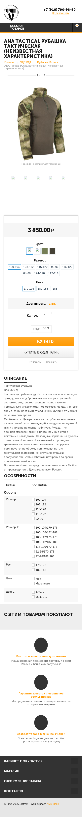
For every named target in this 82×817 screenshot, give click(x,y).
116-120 (42, 266)
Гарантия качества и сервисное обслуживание (41, 695)
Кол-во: (32, 315)
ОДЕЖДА (25, 62)
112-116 (53, 273)
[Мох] (29, 251)
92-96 (55, 266)
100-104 (14, 266)
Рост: (40, 282)
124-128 (39, 273)
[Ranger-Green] (52, 251)
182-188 (43, 288)
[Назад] (6, 75)
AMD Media (53, 804)
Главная (9, 62)
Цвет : (40, 244)
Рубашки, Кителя (47, 62)
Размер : (40, 260)
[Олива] (44, 251)
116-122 (67, 266)
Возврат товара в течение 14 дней (41, 733)
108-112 (28, 266)
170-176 (28, 288)
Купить (45, 341)
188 (55, 288)
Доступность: (36, 303)
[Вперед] (76, 75)
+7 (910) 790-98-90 (60, 10)
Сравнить (51, 362)
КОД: (36, 329)
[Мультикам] (37, 251)
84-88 (27, 273)
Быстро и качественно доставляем (41, 656)
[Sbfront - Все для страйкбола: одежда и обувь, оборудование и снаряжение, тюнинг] (11, 12)
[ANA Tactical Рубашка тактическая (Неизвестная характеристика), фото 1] (41, 124)
